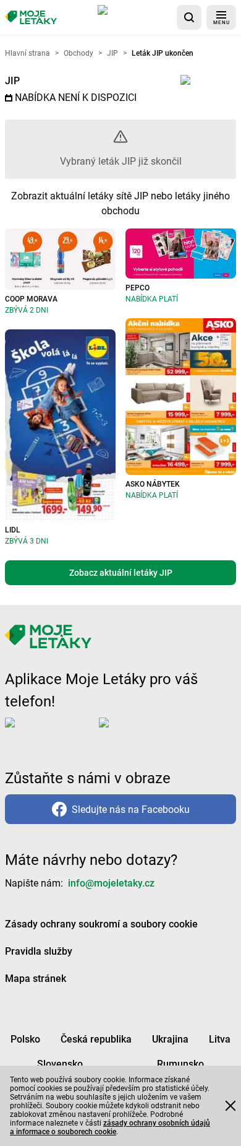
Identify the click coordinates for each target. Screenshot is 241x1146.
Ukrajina (170, 1039)
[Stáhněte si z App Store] (135, 17)
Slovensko (60, 1064)
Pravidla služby (38, 951)
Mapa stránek (35, 978)
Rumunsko (180, 1064)
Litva (219, 1039)
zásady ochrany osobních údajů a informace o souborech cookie (110, 1127)
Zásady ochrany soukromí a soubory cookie (101, 924)
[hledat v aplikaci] (189, 17)
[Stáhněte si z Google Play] (148, 732)
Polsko (25, 1039)
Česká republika (96, 1039)
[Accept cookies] (230, 1105)
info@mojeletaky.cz (111, 883)
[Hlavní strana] (31, 18)
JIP (12, 81)
